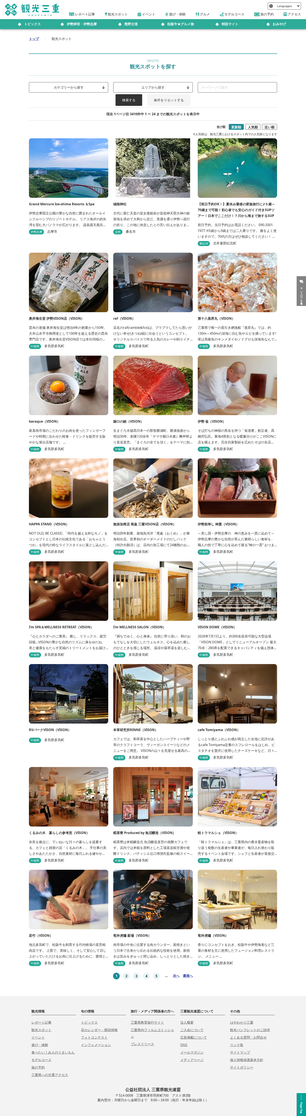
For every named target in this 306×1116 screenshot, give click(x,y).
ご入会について (192, 1030)
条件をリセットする (169, 100)
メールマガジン (192, 1052)
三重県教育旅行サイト (147, 1022)
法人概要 (187, 1022)
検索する (129, 100)
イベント (38, 1037)
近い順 (270, 127)
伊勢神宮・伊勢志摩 (82, 24)
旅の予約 (38, 1067)
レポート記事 (41, 1022)
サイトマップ (240, 1052)
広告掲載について (193, 1037)
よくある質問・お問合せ (248, 1037)
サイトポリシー (241, 1067)
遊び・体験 (39, 1045)
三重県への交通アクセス (49, 1075)
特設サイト (230, 24)
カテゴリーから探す (69, 87)
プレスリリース (142, 1044)
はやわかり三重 (241, 1022)
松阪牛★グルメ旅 (180, 24)
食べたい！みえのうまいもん (53, 1052)
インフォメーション (96, 1045)
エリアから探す (153, 87)
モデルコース (41, 1060)
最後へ (188, 975)
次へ (176, 975)
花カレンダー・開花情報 (99, 1030)
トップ (34, 38)
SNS (183, 1045)
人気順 (253, 127)
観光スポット (41, 1030)
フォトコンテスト (94, 1037)
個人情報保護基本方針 (246, 1060)
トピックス (32, 24)
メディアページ (192, 1060)
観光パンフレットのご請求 (250, 1030)
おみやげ (279, 24)
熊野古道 (131, 24)
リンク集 (236, 1045)
